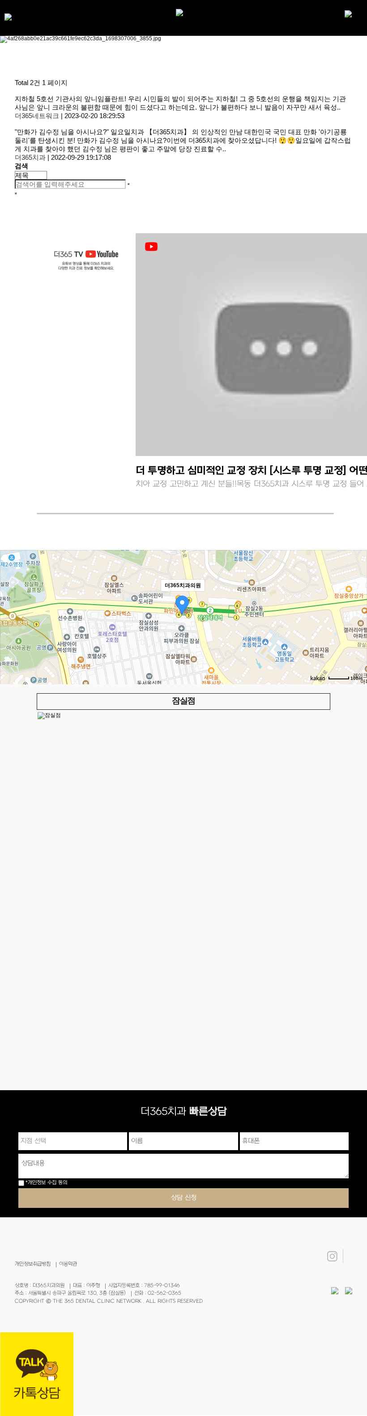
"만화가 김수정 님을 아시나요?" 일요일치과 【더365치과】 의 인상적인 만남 (129, 132)
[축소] (355, 615)
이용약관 (68, 1264)
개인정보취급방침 (33, 1264)
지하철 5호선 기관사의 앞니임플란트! (71, 98)
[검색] (128, 184)
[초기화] (355, 632)
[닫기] (16, 193)
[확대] (355, 601)
